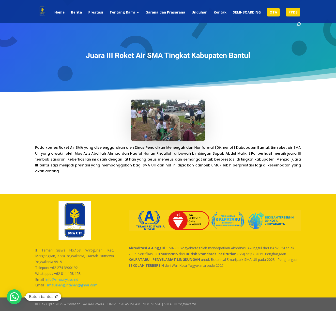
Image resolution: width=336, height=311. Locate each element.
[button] (14, 296)
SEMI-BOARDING (247, 13)
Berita (76, 13)
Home (59, 13)
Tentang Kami (122, 13)
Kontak (220, 13)
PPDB (293, 12)
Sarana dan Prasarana (165, 13)
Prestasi (95, 13)
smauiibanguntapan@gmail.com (71, 285)
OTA (273, 12)
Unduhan (199, 13)
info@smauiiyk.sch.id (62, 279)
